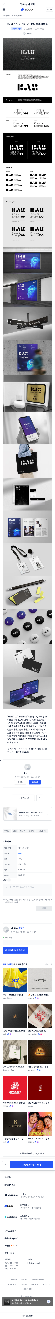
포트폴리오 (6, 15)
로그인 (49, 9)
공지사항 (24, 1279)
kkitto (27, 773)
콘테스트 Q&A (11, 1238)
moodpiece (7, 998)
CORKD (31, 998)
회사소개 (14, 1279)
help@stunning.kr (34, 1263)
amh (4, 1034)
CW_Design (32, 1034)
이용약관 (23, 1284)
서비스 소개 (9, 1230)
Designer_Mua (8, 1070)
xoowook (32, 1070)
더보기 (47, 964)
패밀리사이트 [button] (10, 1185)
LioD (4, 1142)
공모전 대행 (27, 1289)
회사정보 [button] (8, 1177)
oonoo (30, 1106)
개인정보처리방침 (38, 1279)
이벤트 (9, 1245)
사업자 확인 (12, 1284)
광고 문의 (34, 1284)
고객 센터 (8, 1253)
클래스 (44, 1284)
